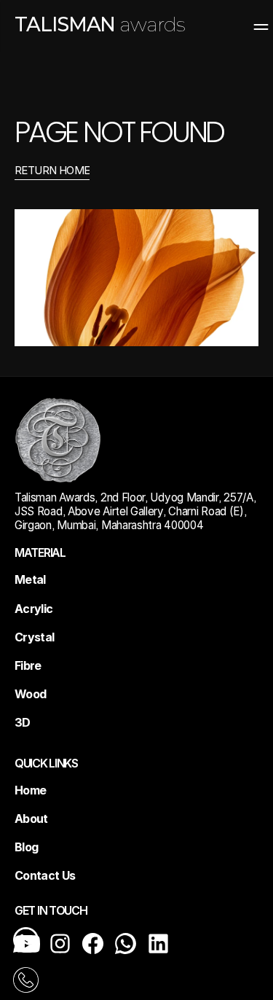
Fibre (28, 665)
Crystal (35, 637)
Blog (26, 847)
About (31, 818)
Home (30, 790)
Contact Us (45, 875)
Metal (30, 579)
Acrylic (34, 608)
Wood (30, 694)
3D (23, 722)
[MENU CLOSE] (252, 24)
